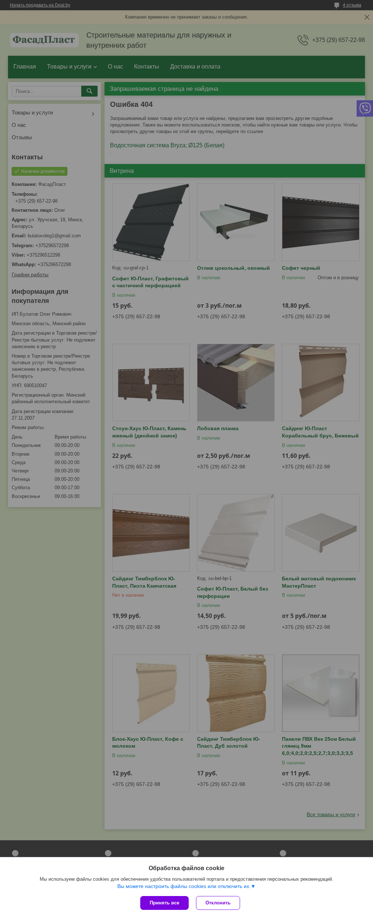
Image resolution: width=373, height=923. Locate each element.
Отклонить (218, 903)
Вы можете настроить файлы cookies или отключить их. (184, 886)
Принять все (164, 903)
